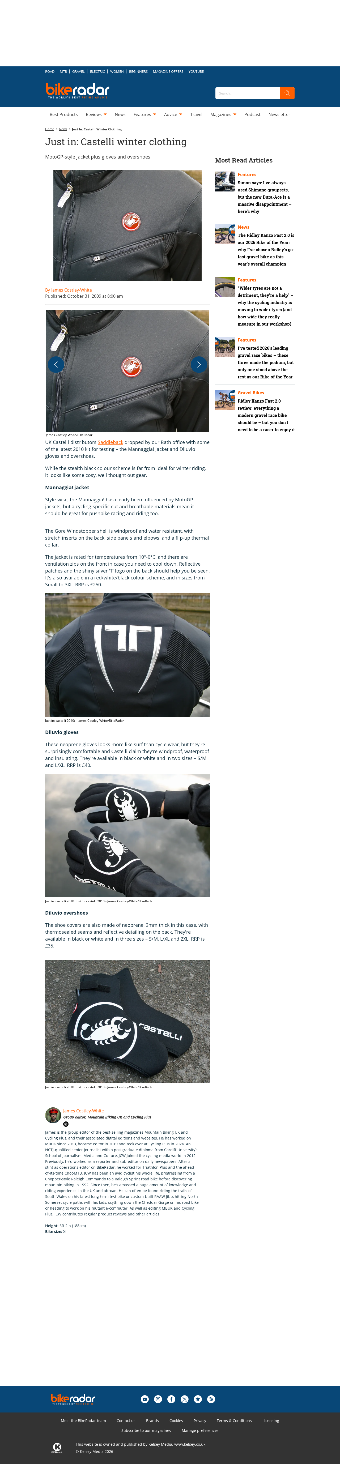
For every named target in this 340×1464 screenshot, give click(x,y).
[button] (127, 374)
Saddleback (110, 442)
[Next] (199, 364)
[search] (287, 93)
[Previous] (56, 364)
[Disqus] (132, 1318)
